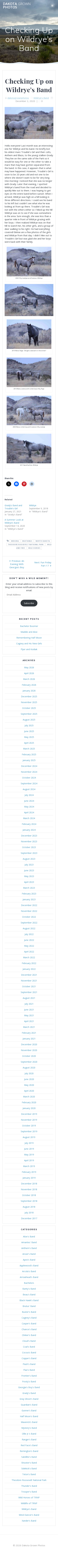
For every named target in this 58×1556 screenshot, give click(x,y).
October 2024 (29, 777)
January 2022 (29, 969)
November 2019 (29, 1119)
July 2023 (29, 864)
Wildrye (32, 505)
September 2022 (29, 922)
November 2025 (29, 702)
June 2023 (29, 870)
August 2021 (29, 998)
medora (15, 541)
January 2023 (29, 899)
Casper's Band (29, 1323)
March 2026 (29, 679)
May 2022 (29, 945)
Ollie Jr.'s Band (29, 1433)
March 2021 (29, 1027)
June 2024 (29, 800)
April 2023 (29, 882)
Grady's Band (29, 1393)
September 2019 (29, 1131)
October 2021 (29, 986)
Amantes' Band (29, 1242)
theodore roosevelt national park (26, 544)
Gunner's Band (29, 1410)
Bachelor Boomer (29, 626)
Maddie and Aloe (29, 631)
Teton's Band (29, 1474)
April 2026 (29, 673)
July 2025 (29, 725)
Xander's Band (29, 1520)
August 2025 (29, 719)
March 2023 (29, 887)
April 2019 (29, 1160)
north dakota (43, 541)
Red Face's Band (29, 1445)
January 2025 (29, 760)
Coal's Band (29, 1346)
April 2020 (29, 1090)
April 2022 (29, 951)
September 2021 (29, 992)
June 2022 (29, 940)
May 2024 (29, 806)
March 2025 (29, 748)
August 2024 (29, 789)
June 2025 (29, 731)
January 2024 (29, 829)
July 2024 (29, 795)
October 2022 (29, 916)
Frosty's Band (29, 1381)
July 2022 (29, 934)
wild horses (34, 548)
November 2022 (29, 911)
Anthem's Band (29, 1248)
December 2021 (29, 974)
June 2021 (29, 1009)
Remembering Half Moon (29, 637)
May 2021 (29, 1015)
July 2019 (29, 1143)
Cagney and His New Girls (29, 643)
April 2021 (29, 1021)
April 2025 (29, 742)
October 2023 (29, 847)
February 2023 (29, 893)
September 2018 (29, 1201)
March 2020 (29, 1096)
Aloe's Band (29, 1236)
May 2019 (29, 1154)
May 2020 (29, 1085)
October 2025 (29, 708)
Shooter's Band (29, 1462)
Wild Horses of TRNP (29, 1497)
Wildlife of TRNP (29, 1503)
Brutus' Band (29, 1306)
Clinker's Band (29, 1335)
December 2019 (29, 1114)
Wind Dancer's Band (29, 1514)
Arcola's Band (29, 1271)
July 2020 (29, 1073)
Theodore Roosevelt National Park (29, 1480)
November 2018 (29, 1189)
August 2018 (29, 1206)
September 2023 (29, 853)
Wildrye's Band (41, 97)
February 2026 (29, 684)
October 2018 (29, 1195)
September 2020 (29, 1061)
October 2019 (29, 1125)
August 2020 (29, 1067)
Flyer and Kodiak (29, 649)
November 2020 (29, 1050)
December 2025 (29, 696)
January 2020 (29, 1108)
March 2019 (29, 1166)
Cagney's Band (29, 1317)
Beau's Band (29, 1294)
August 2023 (29, 858)
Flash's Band (29, 1364)
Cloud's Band (29, 1340)
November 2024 (29, 771)
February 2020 (29, 1102)
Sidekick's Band (29, 1468)
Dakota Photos (17, 5)
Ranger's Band (29, 1439)
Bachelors (29, 1282)
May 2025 (29, 737)
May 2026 (29, 667)
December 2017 (29, 1218)
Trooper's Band (29, 1491)
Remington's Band (29, 1451)
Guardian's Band (29, 1404)
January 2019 (29, 1177)
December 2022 (29, 905)
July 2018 (29, 1212)
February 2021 (29, 1032)
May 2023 (29, 876)
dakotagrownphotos (18, 97)
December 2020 (29, 1044)
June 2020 (29, 1079)
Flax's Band (29, 1369)
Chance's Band (29, 1329)
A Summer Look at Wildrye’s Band (14, 521)
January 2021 (29, 1038)
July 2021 (29, 1003)
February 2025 (29, 754)
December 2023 (29, 835)
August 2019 (29, 1137)
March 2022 (29, 957)
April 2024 (29, 812)
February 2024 (29, 824)
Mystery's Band (29, 1427)
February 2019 (29, 1172)
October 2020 (29, 1056)
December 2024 (29, 766)
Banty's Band (29, 1288)
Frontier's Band (29, 1375)
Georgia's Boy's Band (29, 1387)
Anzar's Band (29, 1253)
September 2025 (29, 713)
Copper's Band (29, 1358)
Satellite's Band (29, 1456)
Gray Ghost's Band (29, 1398)
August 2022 (29, 928)
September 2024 (29, 783)
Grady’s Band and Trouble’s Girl (13, 507)
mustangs (27, 541)
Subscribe (29, 603)
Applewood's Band (29, 1265)
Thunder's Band (29, 1485)
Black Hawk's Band (29, 1300)
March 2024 (29, 818)
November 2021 (29, 980)
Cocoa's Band (29, 1352)
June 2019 (29, 1148)
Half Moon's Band (29, 1416)
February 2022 (29, 963)
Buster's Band (29, 1311)
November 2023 (29, 841)
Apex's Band (29, 1259)
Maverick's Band (29, 1422)
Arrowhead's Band (29, 1277)
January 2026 (29, 690)
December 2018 (29, 1183)
